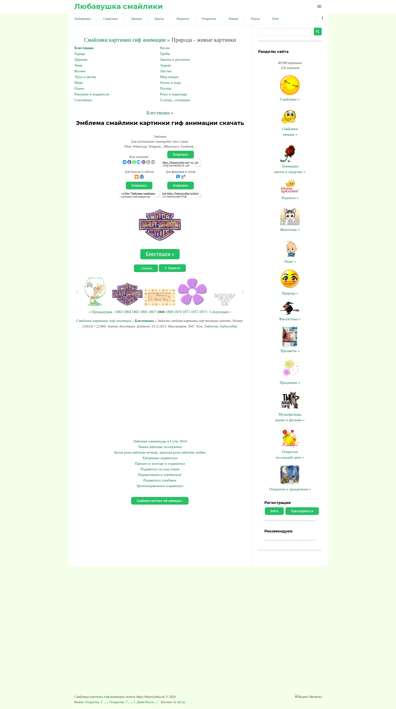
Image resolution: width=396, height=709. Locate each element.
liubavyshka (228, 326)
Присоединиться (302, 511)
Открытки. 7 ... (120, 702)
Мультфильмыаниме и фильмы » (290, 417)
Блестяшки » (159, 112)
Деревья (80, 59)
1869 (169, 312)
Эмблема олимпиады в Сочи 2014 (160, 441)
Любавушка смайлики (118, 6)
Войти (274, 511)
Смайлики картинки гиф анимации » (127, 40)
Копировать (180, 155)
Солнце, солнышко (175, 100)
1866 (143, 312)
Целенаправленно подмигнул (160, 486)
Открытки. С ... (96, 702)
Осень (79, 88)
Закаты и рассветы (175, 59)
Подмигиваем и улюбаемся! (160, 475)
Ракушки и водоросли (91, 94)
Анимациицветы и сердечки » (289, 169)
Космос (80, 71)
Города (79, 54)
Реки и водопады (173, 94)
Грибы (165, 54)
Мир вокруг (169, 77)
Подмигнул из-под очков (159, 469)
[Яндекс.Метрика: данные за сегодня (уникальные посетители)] (308, 696)
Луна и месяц (85, 77)
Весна (165, 48)
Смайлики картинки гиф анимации (103, 321)
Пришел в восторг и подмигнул (160, 463)
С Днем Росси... (145, 702)
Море (78, 83)
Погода (165, 88)
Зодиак (165, 65)
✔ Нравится (172, 268)
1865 (135, 312)
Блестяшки (83, 48)
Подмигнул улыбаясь (159, 480)
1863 (119, 312)
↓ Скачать (145, 268)
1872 (194, 312)
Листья (165, 71)
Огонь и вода (170, 83)
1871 (186, 312)
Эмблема (211, 326)
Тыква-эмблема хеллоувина (160, 447)
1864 (127, 312)
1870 (178, 312)
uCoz (181, 702)
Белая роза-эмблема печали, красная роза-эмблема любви (160, 452)
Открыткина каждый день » (290, 454)
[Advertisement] (159, 383)
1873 (202, 312)
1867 (152, 312)
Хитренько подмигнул (159, 458)
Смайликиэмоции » (290, 131)
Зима (78, 65)
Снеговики (83, 100)
